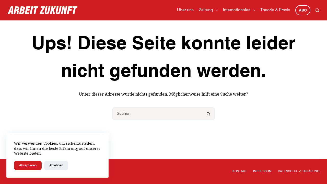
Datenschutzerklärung (298, 171)
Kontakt (239, 171)
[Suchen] (317, 10)
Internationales (236, 10)
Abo (303, 10)
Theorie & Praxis (275, 10)
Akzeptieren (28, 165)
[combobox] (157, 113)
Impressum (262, 171)
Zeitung (206, 10)
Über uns (185, 10)
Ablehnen (56, 165)
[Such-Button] (208, 114)
